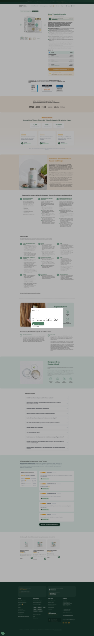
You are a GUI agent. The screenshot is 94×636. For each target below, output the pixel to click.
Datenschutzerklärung (35, 326)
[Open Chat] (3, 633)
